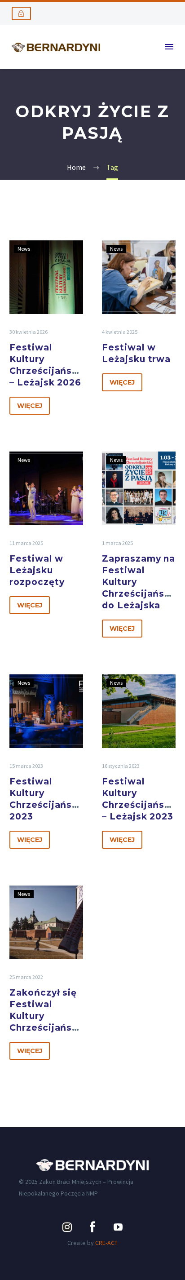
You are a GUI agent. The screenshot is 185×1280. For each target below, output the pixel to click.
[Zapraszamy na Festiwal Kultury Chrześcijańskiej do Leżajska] (139, 488)
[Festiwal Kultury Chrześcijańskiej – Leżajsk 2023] (139, 711)
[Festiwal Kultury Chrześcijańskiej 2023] (46, 711)
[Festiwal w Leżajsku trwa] (139, 277)
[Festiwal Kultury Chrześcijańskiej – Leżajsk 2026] (46, 277)
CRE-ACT (106, 1243)
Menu (169, 46)
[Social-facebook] (92, 1227)
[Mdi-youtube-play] (118, 1227)
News (24, 248)
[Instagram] (67, 1227)
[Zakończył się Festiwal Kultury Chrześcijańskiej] (46, 922)
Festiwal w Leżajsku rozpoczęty (37, 570)
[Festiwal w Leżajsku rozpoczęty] (46, 488)
